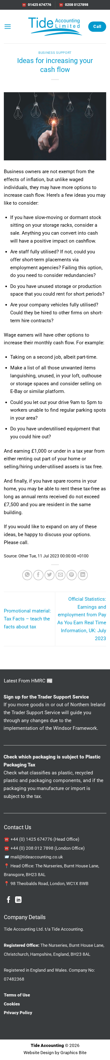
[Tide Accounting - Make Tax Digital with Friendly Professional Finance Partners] (55, 26)
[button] (7, 26)
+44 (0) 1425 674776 (31, 839)
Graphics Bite (73, 1052)
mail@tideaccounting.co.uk (36, 856)
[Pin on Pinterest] (72, 575)
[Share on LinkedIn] (83, 575)
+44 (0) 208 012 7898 (31, 848)
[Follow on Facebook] (8, 900)
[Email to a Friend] (61, 575)
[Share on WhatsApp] (27, 575)
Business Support (55, 53)
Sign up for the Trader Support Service (46, 697)
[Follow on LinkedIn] (18, 900)
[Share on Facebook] (38, 575)
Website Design (39, 1052)
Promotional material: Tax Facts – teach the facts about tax (27, 618)
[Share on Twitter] (50, 575)
